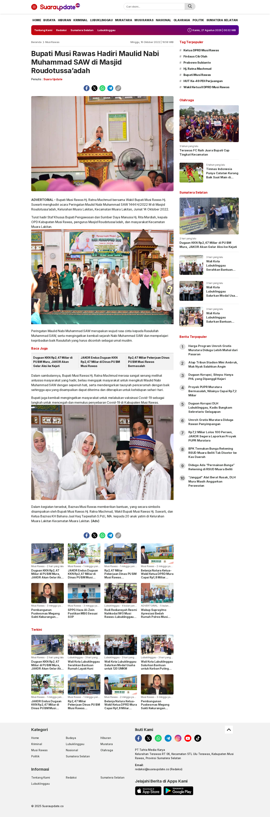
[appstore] (148, 790)
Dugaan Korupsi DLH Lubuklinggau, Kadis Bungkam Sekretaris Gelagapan (210, 407)
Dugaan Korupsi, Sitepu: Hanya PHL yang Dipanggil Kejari (210, 377)
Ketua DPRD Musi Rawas (201, 50)
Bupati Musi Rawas (197, 75)
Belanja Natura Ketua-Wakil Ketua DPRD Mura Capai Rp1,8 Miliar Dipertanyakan (157, 576)
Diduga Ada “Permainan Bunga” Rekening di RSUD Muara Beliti (211, 467)
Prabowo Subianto (197, 62)
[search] (190, 6)
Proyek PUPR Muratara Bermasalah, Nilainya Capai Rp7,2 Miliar (212, 391)
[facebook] (87, 88)
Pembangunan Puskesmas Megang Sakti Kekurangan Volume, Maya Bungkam (45, 616)
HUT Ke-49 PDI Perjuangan (203, 81)
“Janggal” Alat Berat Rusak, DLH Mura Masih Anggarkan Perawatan (212, 481)
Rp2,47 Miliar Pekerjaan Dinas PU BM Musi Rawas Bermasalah (149, 362)
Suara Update (52, 79)
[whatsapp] (102, 88)
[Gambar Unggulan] (102, 143)
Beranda (36, 42)
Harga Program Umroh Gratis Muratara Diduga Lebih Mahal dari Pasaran (213, 350)
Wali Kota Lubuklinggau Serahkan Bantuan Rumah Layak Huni (84, 665)
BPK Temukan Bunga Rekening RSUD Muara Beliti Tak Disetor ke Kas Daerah (212, 453)
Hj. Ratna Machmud (197, 69)
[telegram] (110, 88)
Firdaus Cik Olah (195, 56)
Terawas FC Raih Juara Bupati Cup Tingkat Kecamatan (204, 152)
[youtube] (187, 738)
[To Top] (229, 730)
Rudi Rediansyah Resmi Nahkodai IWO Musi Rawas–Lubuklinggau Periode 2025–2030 (120, 615)
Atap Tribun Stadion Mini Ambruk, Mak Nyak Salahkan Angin (213, 364)
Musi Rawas (52, 42)
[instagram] (178, 738)
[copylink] (118, 88)
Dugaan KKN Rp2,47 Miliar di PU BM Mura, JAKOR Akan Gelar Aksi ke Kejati (52, 362)
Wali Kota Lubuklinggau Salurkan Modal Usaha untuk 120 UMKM (120, 665)
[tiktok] (197, 738)
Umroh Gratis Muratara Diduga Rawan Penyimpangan (210, 422)
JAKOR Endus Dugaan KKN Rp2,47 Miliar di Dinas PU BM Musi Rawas (100, 362)
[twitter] (94, 88)
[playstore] (178, 790)
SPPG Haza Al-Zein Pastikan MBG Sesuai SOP (82, 613)
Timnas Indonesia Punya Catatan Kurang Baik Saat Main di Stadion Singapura (222, 175)
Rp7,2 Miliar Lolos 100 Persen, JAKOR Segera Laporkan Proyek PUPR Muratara (212, 436)
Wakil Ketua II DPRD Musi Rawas (206, 87)
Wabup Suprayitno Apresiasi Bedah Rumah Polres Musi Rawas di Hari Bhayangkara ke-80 (154, 616)
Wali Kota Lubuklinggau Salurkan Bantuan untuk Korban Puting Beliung (157, 667)
